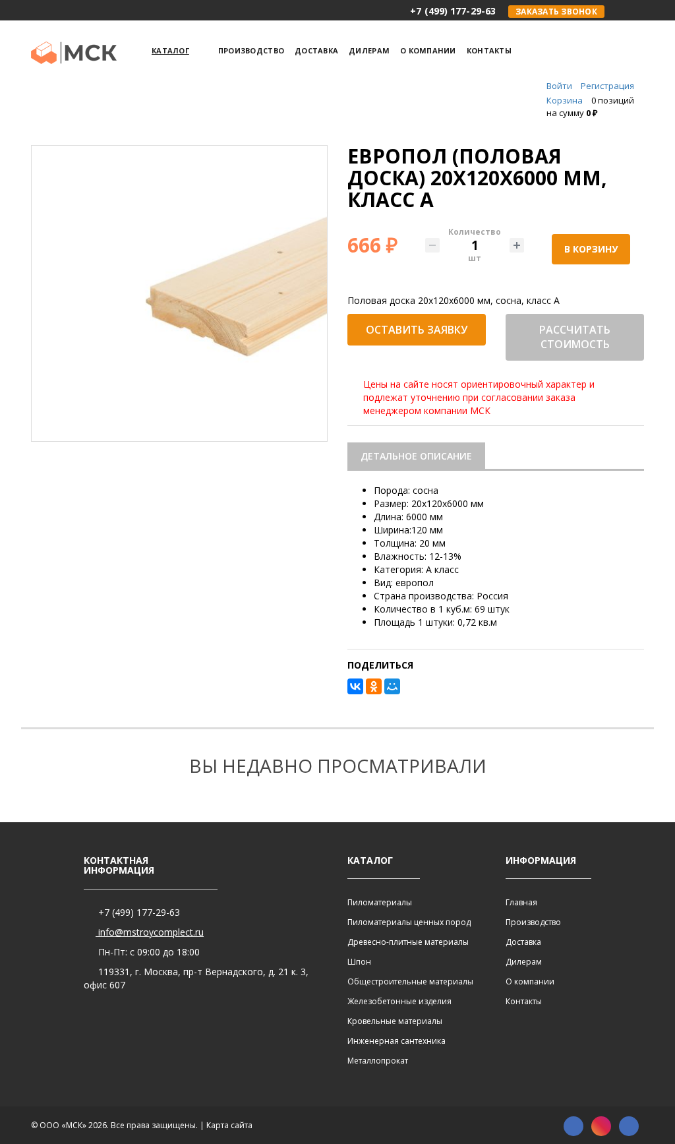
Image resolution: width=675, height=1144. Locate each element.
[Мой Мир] (392, 686)
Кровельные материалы (394, 1021)
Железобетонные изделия (399, 1001)
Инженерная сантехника (396, 1040)
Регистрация (607, 86)
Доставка (523, 942)
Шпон (359, 961)
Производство (533, 922)
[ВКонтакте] (355, 686)
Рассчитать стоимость (574, 337)
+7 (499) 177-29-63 (138, 912)
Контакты (524, 1001)
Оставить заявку (416, 329)
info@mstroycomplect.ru (150, 932)
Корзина (564, 100)
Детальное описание (416, 456)
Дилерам (524, 961)
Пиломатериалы (379, 902)
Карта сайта (229, 1125)
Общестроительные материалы (410, 981)
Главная (521, 902)
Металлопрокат (377, 1060)
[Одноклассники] (374, 686)
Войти (559, 86)
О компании (530, 981)
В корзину (591, 249)
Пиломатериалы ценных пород (409, 922)
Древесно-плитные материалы (408, 942)
